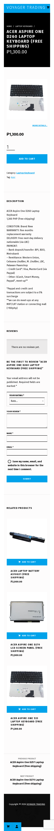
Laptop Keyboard (24, 26)
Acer (13, 177)
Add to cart (27, 158)
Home (9, 26)
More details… (39, 125)
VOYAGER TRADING (36, 804)
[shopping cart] (48, 7)
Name (10, 433)
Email (10, 447)
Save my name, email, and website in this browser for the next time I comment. (25, 465)
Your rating (16, 395)
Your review (14, 411)
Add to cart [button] (29, 562)
